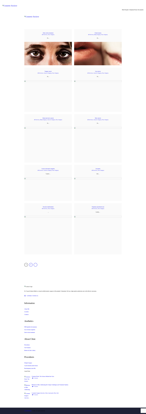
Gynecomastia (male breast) (31, 365)
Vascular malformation (48, 206)
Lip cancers (98, 71)
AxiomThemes (27, 410)
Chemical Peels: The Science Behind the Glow (43, 376)
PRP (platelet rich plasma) (30, 327)
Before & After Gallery (29, 350)
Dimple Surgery (28, 363)
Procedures (27, 345)
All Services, (45, 34)
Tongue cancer (48, 71)
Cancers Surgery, (48, 73)
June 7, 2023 (104, 56)
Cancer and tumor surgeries (48, 168)
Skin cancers (98, 118)
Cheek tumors (98, 33)
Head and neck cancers (48, 118)
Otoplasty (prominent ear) (98, 206)
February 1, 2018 (100, 230)
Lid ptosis (98, 168)
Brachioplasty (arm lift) (29, 368)
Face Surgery (51, 34)
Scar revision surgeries (29, 329)
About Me (26, 309)
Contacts (26, 314)
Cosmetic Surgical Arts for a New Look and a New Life (45, 393)
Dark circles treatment (48, 33)
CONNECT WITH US (32, 295)
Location (26, 311)
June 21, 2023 (50, 56)
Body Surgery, (97, 34)
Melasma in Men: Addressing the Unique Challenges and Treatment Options (50, 384)
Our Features (27, 347)
